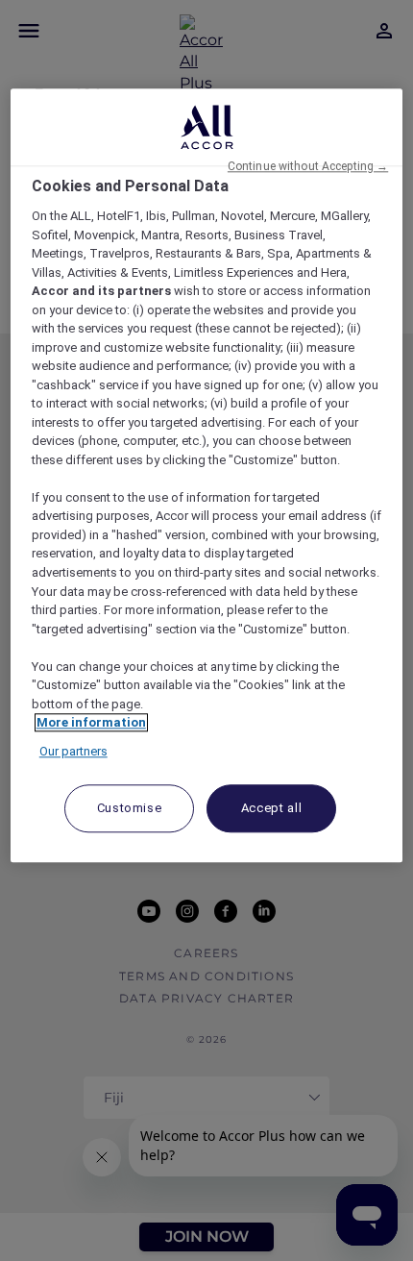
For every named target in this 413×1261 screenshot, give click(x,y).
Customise (129, 808)
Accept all (272, 808)
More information (91, 722)
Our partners (73, 751)
